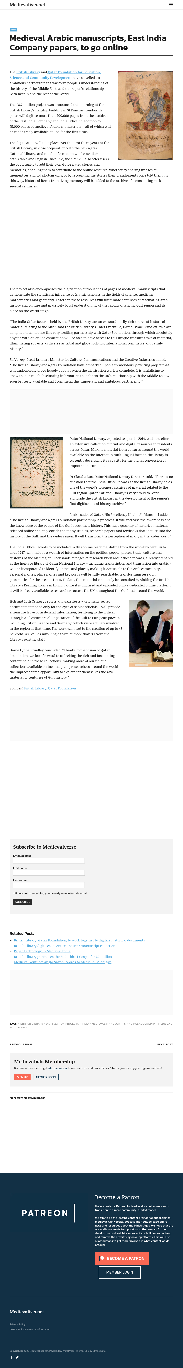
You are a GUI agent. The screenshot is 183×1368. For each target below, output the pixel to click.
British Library (28, 72)
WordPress (69, 1351)
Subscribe (22, 902)
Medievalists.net (27, 4)
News (13, 29)
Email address (22, 856)
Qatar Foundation (62, 688)
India (85, 1024)
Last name (20, 880)
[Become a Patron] (122, 1264)
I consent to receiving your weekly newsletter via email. (52, 893)
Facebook (12, 1357)
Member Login (46, 1077)
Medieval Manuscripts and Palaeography (124, 1024)
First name (20, 868)
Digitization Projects (62, 1024)
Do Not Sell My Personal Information (30, 1329)
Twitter (17, 1357)
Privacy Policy (18, 1324)
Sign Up (22, 1077)
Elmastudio (99, 1351)
